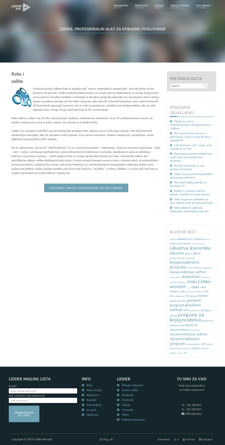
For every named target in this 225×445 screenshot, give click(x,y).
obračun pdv (177, 291)
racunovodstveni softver (189, 334)
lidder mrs (198, 287)
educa (208, 239)
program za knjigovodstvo (187, 317)
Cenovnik (127, 409)
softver (195, 348)
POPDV (203, 296)
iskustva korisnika (190, 248)
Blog (89, 385)
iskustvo (177, 253)
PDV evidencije (177, 296)
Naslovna (92, 414)
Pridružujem (24, 414)
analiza (173, 239)
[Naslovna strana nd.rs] (20, 7)
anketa (182, 239)
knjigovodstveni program (184, 264)
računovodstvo (193, 344)
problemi (195, 310)
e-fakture (199, 239)
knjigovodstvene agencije (182, 258)
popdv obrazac (178, 300)
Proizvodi (127, 400)
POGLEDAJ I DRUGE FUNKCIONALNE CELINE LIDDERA (86, 187)
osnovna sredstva (194, 291)
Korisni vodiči (129, 390)
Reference (92, 395)
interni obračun (198, 244)
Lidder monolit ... (190, 284)
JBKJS (197, 253)
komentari (191, 276)
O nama (91, 409)
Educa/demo (94, 405)
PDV (206, 291)
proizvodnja (195, 330)
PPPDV (187, 310)
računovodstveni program (185, 341)
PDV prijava (191, 296)
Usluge (125, 405)
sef (203, 344)
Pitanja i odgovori (132, 385)
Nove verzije (94, 390)
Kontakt (91, 400)
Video (125, 414)
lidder (192, 281)
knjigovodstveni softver (188, 272)
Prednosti (127, 395)
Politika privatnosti (133, 419)
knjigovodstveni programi (199, 267)
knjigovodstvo (176, 277)
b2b (190, 239)
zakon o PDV (182, 353)
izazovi (188, 253)
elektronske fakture (180, 243)
